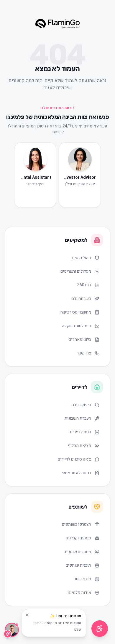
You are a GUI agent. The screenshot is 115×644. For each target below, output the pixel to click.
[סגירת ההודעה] (27, 615)
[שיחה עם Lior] (12, 630)
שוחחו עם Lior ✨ (57, 622)
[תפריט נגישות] (99, 628)
